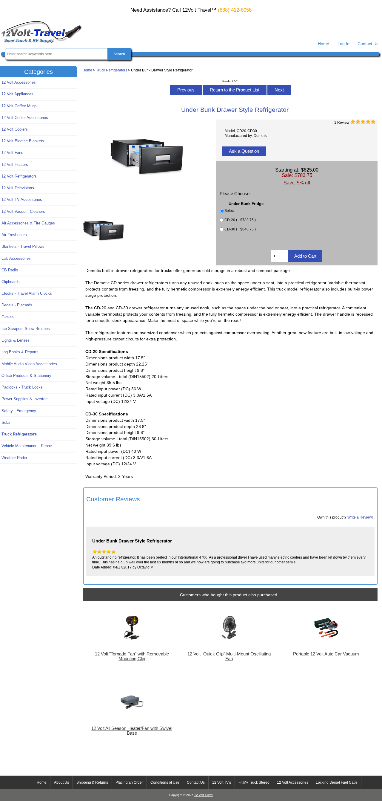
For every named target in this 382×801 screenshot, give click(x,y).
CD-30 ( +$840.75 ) (240, 229)
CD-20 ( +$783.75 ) (240, 220)
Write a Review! (360, 517)
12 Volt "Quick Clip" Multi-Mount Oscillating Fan (229, 656)
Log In (343, 43)
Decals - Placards (16, 305)
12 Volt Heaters (14, 164)
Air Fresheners (14, 235)
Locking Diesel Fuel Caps (337, 782)
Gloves (7, 317)
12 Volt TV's (221, 782)
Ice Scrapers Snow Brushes (25, 328)
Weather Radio (14, 457)
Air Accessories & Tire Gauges (28, 223)
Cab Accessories (16, 258)
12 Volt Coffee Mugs (19, 106)
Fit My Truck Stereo (253, 782)
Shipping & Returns (92, 782)
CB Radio (9, 270)
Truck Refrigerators (111, 70)
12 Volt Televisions (17, 188)
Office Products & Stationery (26, 375)
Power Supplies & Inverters (25, 399)
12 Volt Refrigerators (19, 176)
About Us (61, 782)
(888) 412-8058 (235, 10)
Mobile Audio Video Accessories (29, 364)
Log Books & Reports (19, 352)
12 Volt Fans (12, 152)
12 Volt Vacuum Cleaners (23, 211)
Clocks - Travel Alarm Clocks (26, 293)
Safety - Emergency (18, 411)
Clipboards (10, 281)
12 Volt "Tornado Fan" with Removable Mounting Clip (132, 656)
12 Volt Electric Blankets (22, 141)
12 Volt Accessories (18, 82)
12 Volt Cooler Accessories (24, 117)
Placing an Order (129, 782)
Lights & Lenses (15, 340)
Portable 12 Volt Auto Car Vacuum (326, 654)
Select (229, 211)
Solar (5, 422)
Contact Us (368, 43)
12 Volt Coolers (14, 129)
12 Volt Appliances (17, 94)
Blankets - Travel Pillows (22, 246)
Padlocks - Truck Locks (22, 387)
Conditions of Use (164, 782)
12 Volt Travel (203, 795)
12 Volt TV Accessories (21, 199)
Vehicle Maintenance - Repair (26, 446)
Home (323, 43)
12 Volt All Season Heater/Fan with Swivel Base (131, 731)
